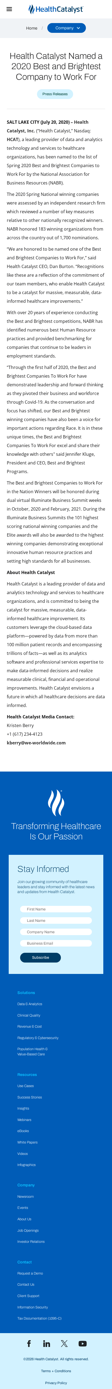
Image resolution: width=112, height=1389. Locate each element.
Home (31, 28)
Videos (22, 1154)
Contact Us (25, 1284)
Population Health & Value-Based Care (32, 1051)
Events (22, 1208)
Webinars (24, 1120)
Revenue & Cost (29, 1026)
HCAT (12, 139)
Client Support (28, 1296)
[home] (65, 9)
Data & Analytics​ (29, 1004)
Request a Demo (30, 1273)
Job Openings (28, 1230)
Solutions (26, 992)
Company (26, 1185)
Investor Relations (31, 1242)
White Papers (27, 1142)
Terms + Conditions (56, 1371)
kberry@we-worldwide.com (36, 743)
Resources (27, 1074)
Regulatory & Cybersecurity (37, 1038)
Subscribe (40, 957)
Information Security (32, 1307)
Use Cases (25, 1086)
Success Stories (29, 1097)
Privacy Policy (56, 1383)
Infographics (26, 1165)
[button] (9, 9)
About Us (24, 1219)
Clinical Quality (28, 1015)
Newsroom (25, 1197)
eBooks (23, 1131)
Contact (24, 1262)
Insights (23, 1108)
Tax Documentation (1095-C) (39, 1318)
